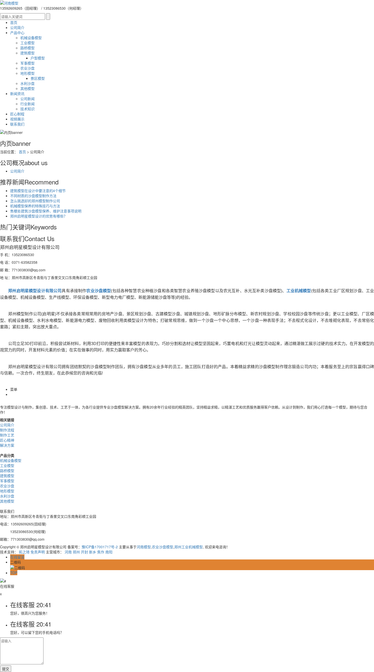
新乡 (92, 551)
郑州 (76, 551)
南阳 (108, 551)
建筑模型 (27, 52)
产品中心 (17, 32)
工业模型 (27, 42)
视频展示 (17, 118)
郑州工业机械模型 (188, 546)
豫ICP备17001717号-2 (100, 546)
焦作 (100, 551)
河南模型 (144, 546)
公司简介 (17, 27)
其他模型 (27, 88)
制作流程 (7, 429)
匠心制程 (17, 113)
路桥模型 (27, 47)
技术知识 (27, 108)
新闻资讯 (17, 93)
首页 (13, 22)
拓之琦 (24, 551)
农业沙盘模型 (162, 546)
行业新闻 (27, 103)
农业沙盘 (27, 68)
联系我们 (17, 124)
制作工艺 (7, 434)
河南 (68, 551)
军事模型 (27, 63)
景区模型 (38, 78)
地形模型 (27, 73)
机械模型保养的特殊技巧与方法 (35, 205)
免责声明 (38, 551)
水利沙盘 (27, 83)
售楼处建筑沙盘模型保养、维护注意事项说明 (45, 210)
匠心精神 (7, 440)
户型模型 (38, 57)
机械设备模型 (31, 37)
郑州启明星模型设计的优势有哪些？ (38, 215)
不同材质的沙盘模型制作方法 (33, 195)
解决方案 (7, 445)
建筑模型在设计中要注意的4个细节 (38, 190)
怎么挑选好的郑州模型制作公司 (35, 200)
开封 (84, 551)
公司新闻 (27, 98)
